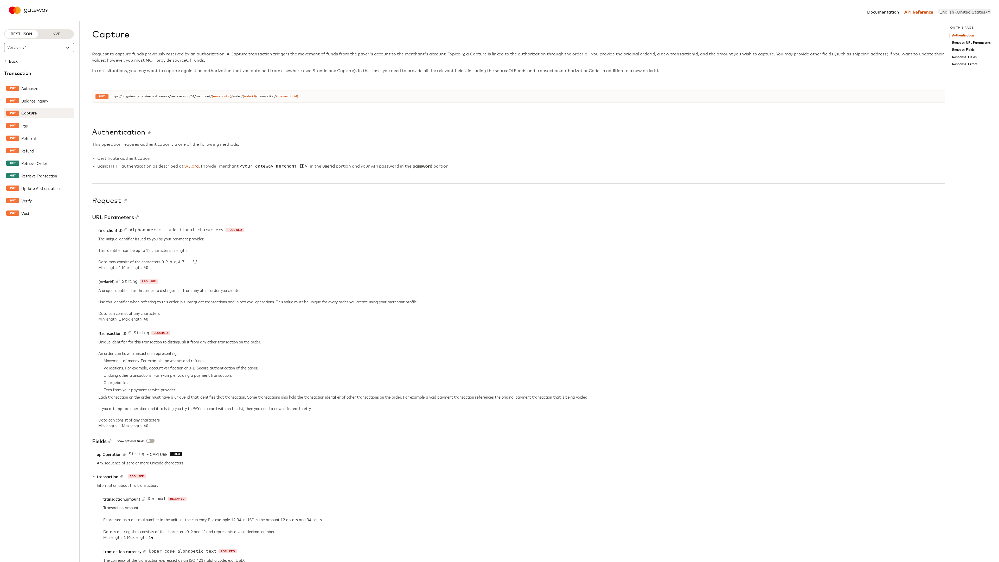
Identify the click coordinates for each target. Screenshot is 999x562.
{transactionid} (287, 96)
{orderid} (249, 96)
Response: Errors (964, 64)
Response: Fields (964, 57)
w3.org (191, 166)
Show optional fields (130, 441)
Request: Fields (963, 50)
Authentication (963, 35)
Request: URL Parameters (971, 42)
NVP (56, 34)
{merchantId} (222, 96)
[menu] (964, 11)
